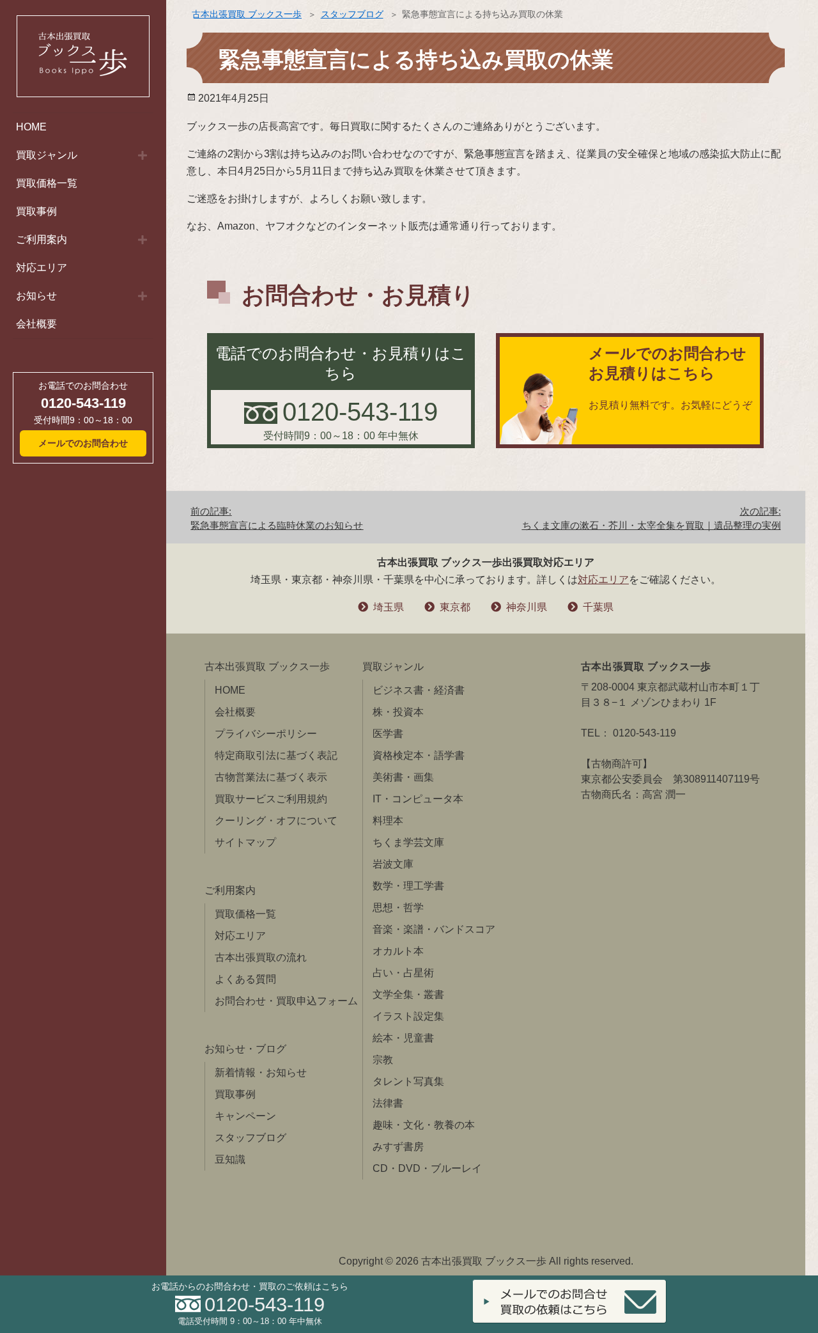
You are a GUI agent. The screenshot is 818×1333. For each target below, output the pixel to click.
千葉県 (598, 607)
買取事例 (36, 211)
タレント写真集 (408, 1081)
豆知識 (230, 1159)
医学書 (388, 733)
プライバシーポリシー (266, 733)
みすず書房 (398, 1146)
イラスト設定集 (408, 1016)
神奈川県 (526, 607)
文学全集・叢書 (408, 994)
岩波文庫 (393, 864)
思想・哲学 (398, 907)
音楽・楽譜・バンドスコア (434, 929)
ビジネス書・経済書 (419, 690)
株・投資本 (398, 711)
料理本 (388, 820)
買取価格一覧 (46, 183)
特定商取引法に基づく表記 (276, 755)
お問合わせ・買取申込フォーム (286, 1000)
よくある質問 (245, 979)
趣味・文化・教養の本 (424, 1124)
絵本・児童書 (403, 1038)
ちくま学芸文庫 (408, 842)
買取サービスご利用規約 (271, 798)
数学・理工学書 (408, 885)
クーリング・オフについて (276, 820)
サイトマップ (245, 842)
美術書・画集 (403, 777)
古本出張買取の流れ (261, 957)
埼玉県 (388, 607)
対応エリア (41, 267)
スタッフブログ (352, 14)
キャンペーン (245, 1116)
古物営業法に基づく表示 (271, 777)
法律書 (388, 1103)
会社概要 (36, 323)
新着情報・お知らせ (261, 1072)
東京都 (455, 607)
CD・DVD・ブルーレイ (427, 1168)
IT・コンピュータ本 (418, 798)
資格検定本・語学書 (419, 755)
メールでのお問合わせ (83, 443)
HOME (31, 126)
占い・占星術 (403, 972)
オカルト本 (398, 951)
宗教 (383, 1059)
